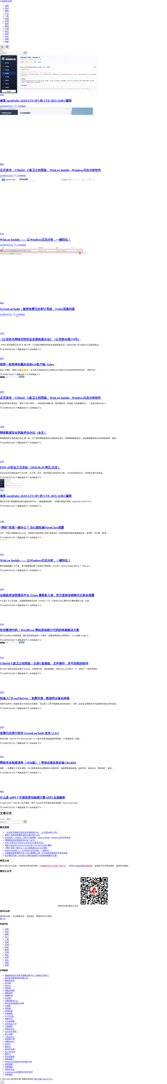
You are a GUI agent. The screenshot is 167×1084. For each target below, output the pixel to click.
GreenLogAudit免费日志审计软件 (19, 1072)
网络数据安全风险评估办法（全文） (23, 432)
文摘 (7, 29)
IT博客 (8, 1006)
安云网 (8, 998)
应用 (7, 21)
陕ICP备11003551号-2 (43, 1079)
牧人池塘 (9, 1034)
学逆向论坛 (10, 1029)
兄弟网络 (9, 1026)
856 (8, 819)
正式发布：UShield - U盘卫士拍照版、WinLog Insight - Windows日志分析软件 (50, 397)
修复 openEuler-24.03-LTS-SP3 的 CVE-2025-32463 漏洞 (36, 495)
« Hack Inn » (10, 1037)
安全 (7, 8)
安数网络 (9, 1067)
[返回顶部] (2, 1082)
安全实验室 (10, 1056)
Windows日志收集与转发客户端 (18, 1062)
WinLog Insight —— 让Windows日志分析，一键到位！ (35, 560)
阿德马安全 (10, 1069)
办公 (7, 13)
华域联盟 (9, 1011)
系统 (7, 39)
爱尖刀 (8, 1054)
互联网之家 (10, 1039)
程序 (7, 34)
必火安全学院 (11, 1032)
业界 (7, 6)
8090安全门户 (11, 1024)
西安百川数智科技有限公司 (16, 978)
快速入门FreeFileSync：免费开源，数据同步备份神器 (35, 698)
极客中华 (9, 1019)
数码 (7, 26)
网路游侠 (9, 993)
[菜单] (7, 47)
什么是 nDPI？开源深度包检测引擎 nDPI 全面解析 (32, 797)
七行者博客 (10, 1021)
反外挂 (8, 988)
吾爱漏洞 (9, 1074)
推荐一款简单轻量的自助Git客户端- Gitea (27, 364)
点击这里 (84, 866)
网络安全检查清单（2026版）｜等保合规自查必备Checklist (38, 762)
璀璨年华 (9, 996)
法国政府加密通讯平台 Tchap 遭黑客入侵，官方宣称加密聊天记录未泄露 (47, 595)
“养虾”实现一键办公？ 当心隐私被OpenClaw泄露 (32, 527)
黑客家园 (9, 1059)
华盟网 (8, 1008)
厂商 (7, 16)
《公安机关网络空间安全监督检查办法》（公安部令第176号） (40, 339)
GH (3, 919)
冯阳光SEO (10, 1041)
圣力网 (8, 983)
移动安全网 (10, 1049)
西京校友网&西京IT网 (14, 1003)
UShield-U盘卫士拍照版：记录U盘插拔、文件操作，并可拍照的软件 (44, 663)
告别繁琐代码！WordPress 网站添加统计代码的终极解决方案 (39, 630)
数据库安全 (10, 981)
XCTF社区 (9, 1016)
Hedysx (8, 986)
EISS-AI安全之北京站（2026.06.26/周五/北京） (30, 467)
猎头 (7, 31)
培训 (7, 18)
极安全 (8, 1047)
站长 (7, 36)
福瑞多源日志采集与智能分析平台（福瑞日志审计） (27, 975)
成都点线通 (10, 990)
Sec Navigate (10, 1052)
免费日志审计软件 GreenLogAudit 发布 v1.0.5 (29, 733)
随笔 (7, 42)
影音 (7, 24)
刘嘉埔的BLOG (11, 1001)
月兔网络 (9, 1014)
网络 (7, 11)
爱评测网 (9, 1064)
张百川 (8, 1044)
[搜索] (2, 47)
